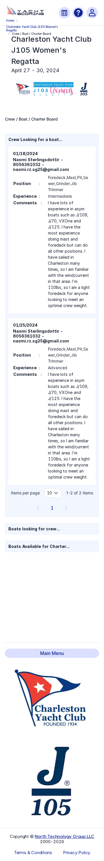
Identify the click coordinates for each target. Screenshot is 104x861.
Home (10, 20)
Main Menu (52, 653)
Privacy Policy (76, 852)
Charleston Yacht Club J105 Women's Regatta (32, 28)
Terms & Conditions (33, 852)
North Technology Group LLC (64, 836)
